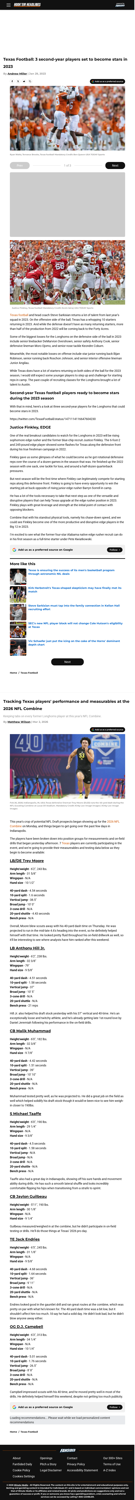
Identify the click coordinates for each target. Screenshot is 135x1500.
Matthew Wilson (19, 721)
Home (13, 672)
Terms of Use (112, 1464)
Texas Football (29, 672)
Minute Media (21, 1485)
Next (115, 165)
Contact (72, 1458)
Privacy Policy (76, 1464)
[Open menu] (9, 5)
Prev (20, 165)
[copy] (30, 81)
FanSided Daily (22, 1464)
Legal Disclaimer (51, 1470)
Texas (66, 843)
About (17, 1458)
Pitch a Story (48, 1464)
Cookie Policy (21, 1470)
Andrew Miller (17, 73)
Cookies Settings (24, 1476)
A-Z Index (109, 1470)
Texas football (19, 315)
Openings (46, 1458)
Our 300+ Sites (112, 1458)
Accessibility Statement (82, 1470)
